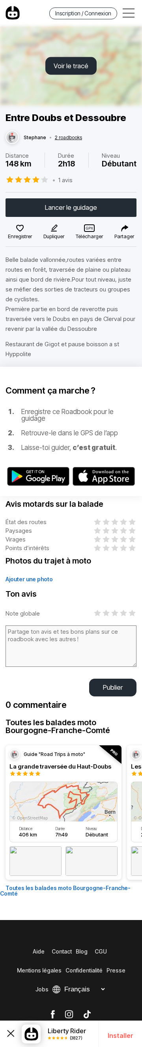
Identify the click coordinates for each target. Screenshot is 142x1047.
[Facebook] (52, 1014)
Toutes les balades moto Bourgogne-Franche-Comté (65, 891)
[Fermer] (11, 1034)
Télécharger (89, 236)
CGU (101, 951)
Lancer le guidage (71, 207)
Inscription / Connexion (83, 13)
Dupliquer (53, 236)
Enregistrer (20, 236)
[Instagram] (69, 1014)
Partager (124, 236)
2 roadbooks (68, 137)
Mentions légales (39, 970)
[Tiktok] (87, 1014)
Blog (82, 951)
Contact (62, 951)
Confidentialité (84, 970)
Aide (39, 951)
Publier (113, 687)
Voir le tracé (71, 66)
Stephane (35, 137)
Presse (115, 970)
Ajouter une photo (29, 579)
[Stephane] (12, 138)
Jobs (42, 989)
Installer (120, 1036)
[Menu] (128, 13)
